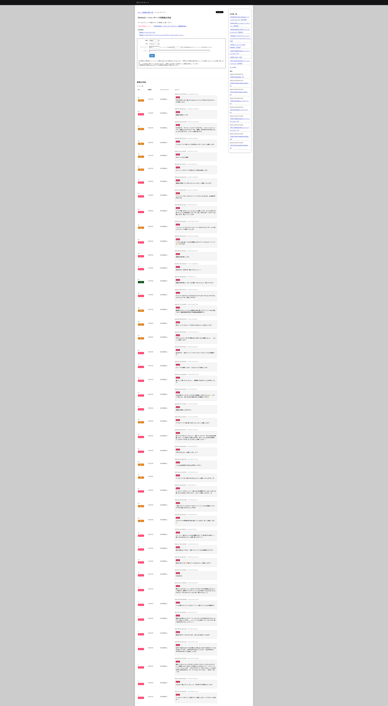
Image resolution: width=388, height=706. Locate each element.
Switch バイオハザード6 (147, 32)
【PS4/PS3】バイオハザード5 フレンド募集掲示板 (169, 26)
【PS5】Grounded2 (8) (237, 77)
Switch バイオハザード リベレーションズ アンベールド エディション (161, 35)
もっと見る (233, 67)
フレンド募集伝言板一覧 (145, 12)
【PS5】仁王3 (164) (236, 57)
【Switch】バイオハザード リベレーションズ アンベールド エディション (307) (240, 38)
